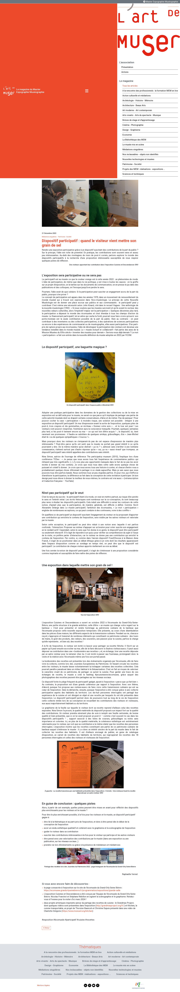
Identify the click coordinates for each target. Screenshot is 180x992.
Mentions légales (43, 985)
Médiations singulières (132, 149)
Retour (46, 928)
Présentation (127, 67)
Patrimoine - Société (131, 164)
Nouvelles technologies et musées (138, 159)
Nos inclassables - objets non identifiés (140, 154)
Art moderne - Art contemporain (137, 110)
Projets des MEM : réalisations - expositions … (143, 169)
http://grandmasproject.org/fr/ (110, 905)
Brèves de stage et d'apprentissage (138, 120)
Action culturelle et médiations (136, 95)
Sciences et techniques (133, 174)
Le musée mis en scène (133, 144)
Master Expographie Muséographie (161, 1)
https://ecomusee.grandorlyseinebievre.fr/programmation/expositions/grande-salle (82, 890)
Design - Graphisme (131, 130)
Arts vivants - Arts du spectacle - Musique (141, 115)
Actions (124, 72)
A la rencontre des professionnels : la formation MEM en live (150, 90)
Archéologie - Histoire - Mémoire (137, 100)
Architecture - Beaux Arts (134, 105)
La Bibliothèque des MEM (134, 139)
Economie (127, 135)
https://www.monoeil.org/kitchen (77, 911)
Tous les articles (130, 86)
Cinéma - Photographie (132, 125)
